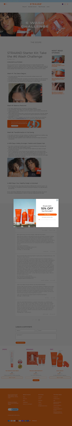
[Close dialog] (57, 200)
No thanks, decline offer (47, 217)
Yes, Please (47, 214)
